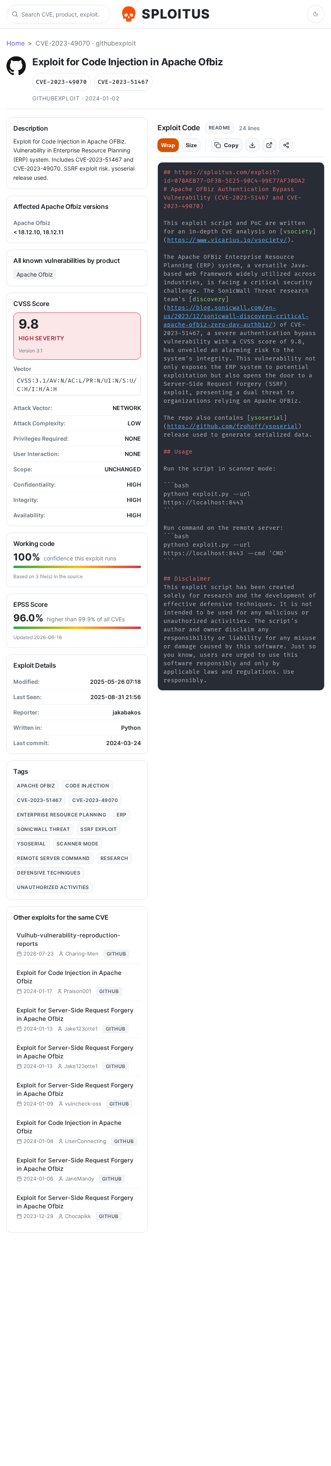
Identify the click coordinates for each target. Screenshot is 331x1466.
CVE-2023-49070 (61, 82)
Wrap (168, 145)
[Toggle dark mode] (316, 14)
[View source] (269, 145)
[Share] (286, 145)
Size (191, 145)
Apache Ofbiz (35, 274)
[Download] (252, 145)
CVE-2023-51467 (123, 82)
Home (15, 43)
